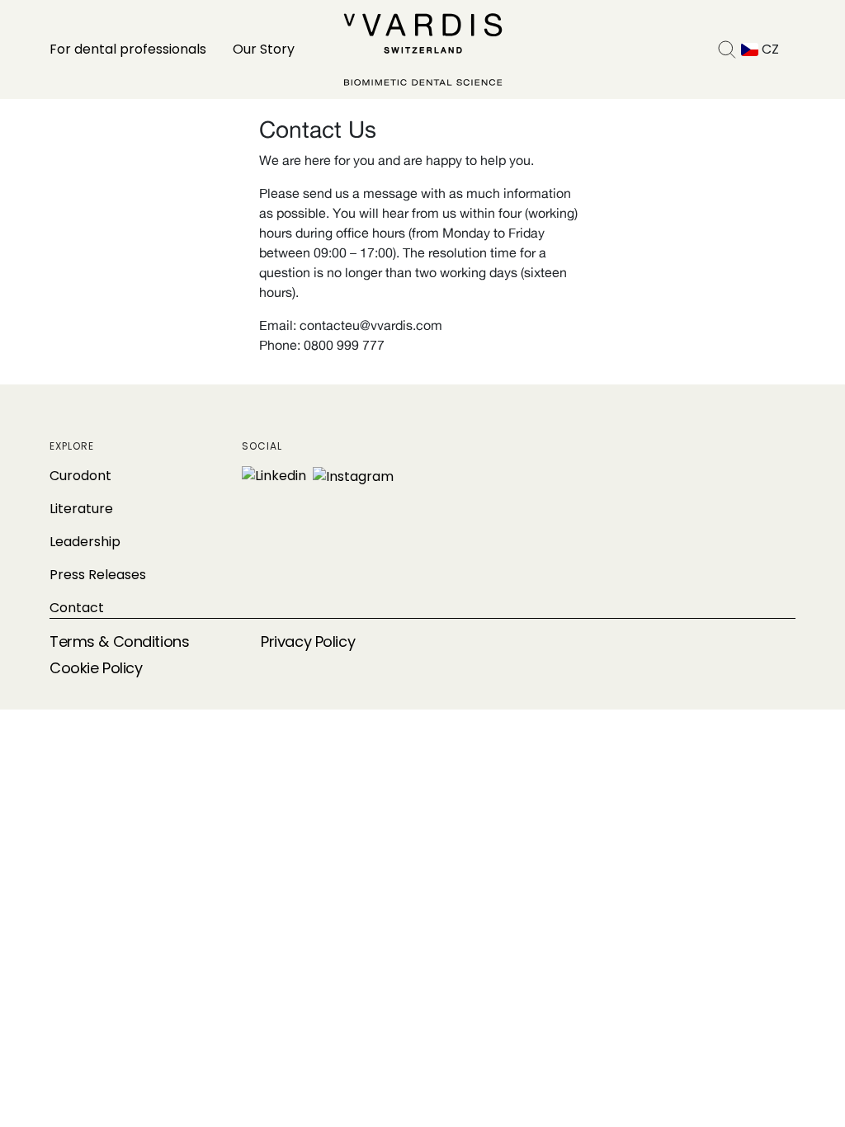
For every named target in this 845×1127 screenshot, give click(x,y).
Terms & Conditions (119, 641)
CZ (768, 49)
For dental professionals (128, 49)
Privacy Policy (308, 641)
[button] (727, 49)
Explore (72, 446)
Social (262, 446)
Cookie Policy (96, 668)
